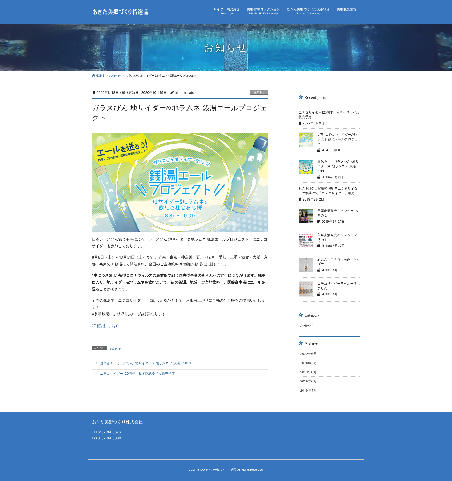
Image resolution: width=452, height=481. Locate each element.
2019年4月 (308, 390)
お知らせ (259, 92)
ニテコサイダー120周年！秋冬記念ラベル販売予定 (137, 373)
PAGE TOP (437, 462)
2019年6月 (308, 381)
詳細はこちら (106, 326)
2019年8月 (308, 372)
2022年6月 (308, 354)
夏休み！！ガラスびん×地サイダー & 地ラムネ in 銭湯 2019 (145, 363)
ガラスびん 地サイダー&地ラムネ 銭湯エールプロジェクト (337, 139)
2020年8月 (308, 363)
